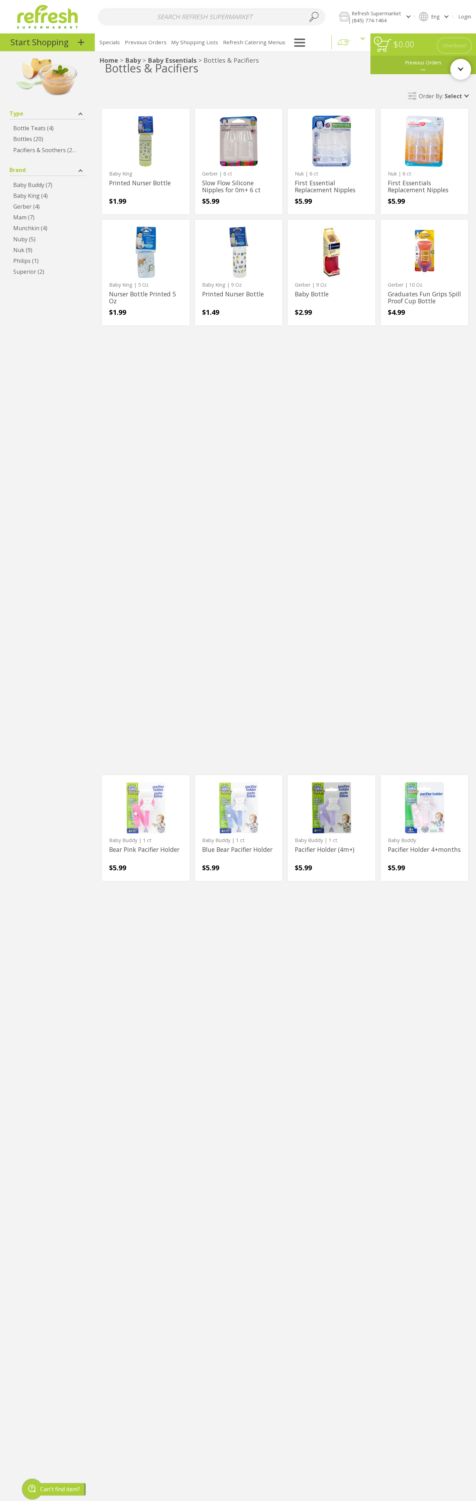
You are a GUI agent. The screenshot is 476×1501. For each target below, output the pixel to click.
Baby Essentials (172, 60)
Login (464, 16)
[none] (146, 161)
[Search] (314, 16)
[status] (383, 45)
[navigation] (47, 42)
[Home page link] (47, 16)
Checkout (454, 45)
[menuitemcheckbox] (47, 128)
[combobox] (211, 16)
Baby (133, 60)
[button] (374, 16)
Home (108, 60)
